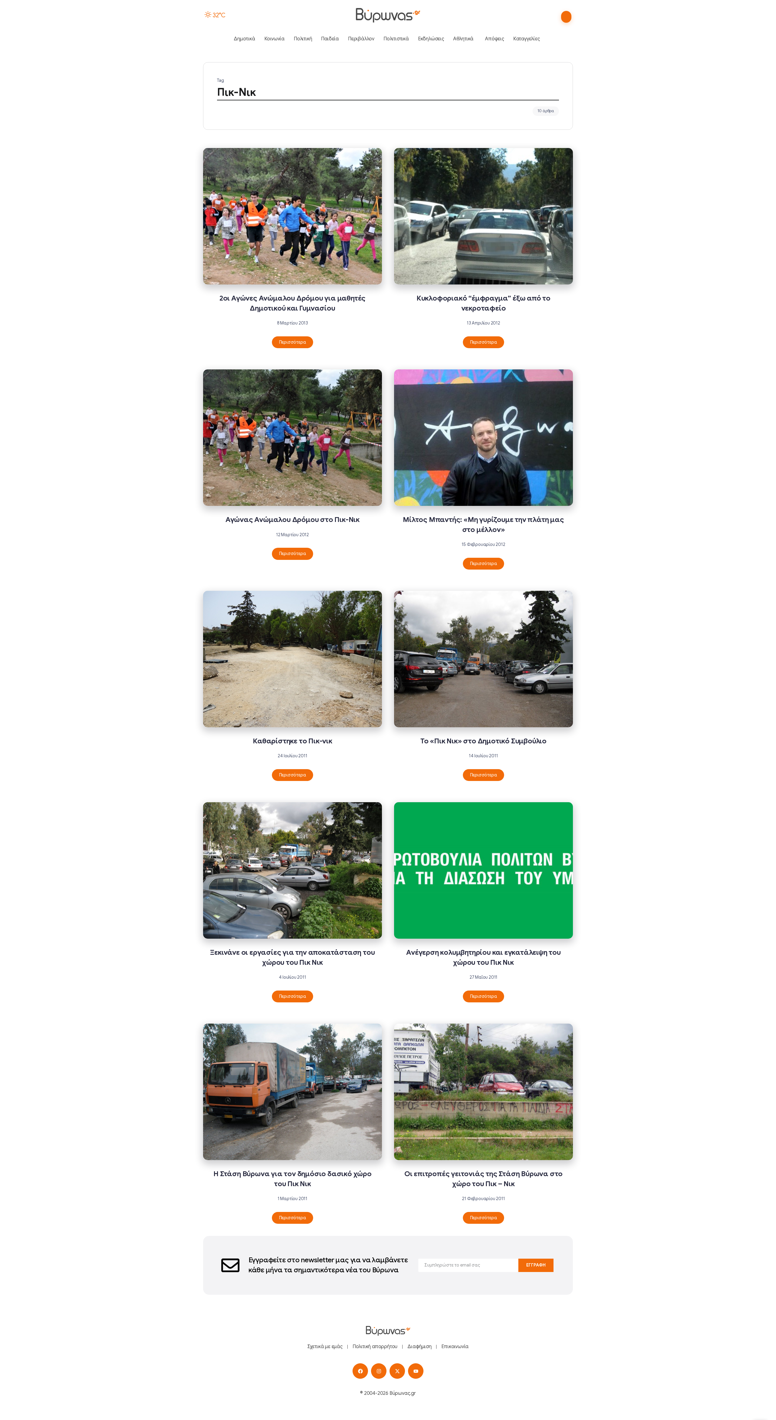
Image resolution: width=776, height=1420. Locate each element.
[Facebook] (360, 1371)
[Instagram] (378, 1371)
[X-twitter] (397, 1371)
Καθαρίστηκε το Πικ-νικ (292, 741)
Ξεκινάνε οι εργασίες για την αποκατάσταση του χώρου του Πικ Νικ (292, 957)
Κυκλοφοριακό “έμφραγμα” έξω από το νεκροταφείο (483, 303)
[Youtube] (415, 1371)
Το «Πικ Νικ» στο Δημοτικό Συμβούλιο (483, 741)
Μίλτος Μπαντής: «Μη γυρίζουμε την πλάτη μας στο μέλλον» (483, 524)
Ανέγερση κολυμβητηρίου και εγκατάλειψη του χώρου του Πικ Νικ (483, 957)
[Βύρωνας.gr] (388, 15)
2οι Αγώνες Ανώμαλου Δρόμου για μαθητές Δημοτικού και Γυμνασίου (292, 303)
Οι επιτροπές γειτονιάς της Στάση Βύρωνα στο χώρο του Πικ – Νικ (483, 1178)
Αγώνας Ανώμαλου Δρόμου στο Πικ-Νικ (293, 519)
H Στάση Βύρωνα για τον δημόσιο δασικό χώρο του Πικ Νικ (292, 1178)
